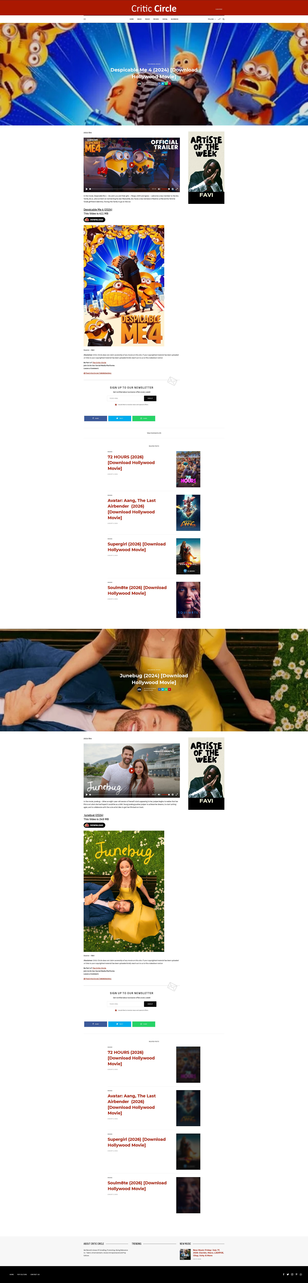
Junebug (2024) (93, 815)
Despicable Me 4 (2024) (98, 209)
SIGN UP (150, 398)
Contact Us (35, 1275)
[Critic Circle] (154, 8)
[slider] (119, 189)
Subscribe (219, 9)
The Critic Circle (99, 363)
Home (12, 1275)
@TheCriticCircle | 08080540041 (97, 373)
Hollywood (151, 64)
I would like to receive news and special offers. (133, 404)
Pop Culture (22, 1275)
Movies (158, 64)
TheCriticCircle (151, 82)
